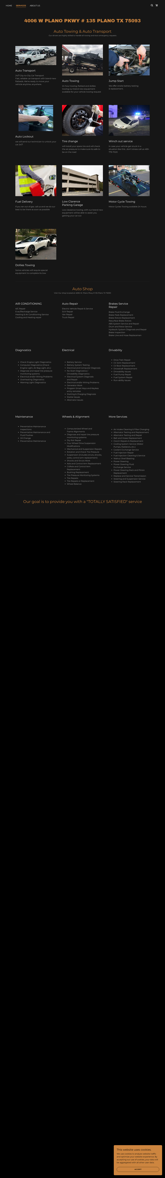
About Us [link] (35, 5)
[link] (156, 5)
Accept (138, 1169)
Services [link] (21, 5)
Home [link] (9, 5)
